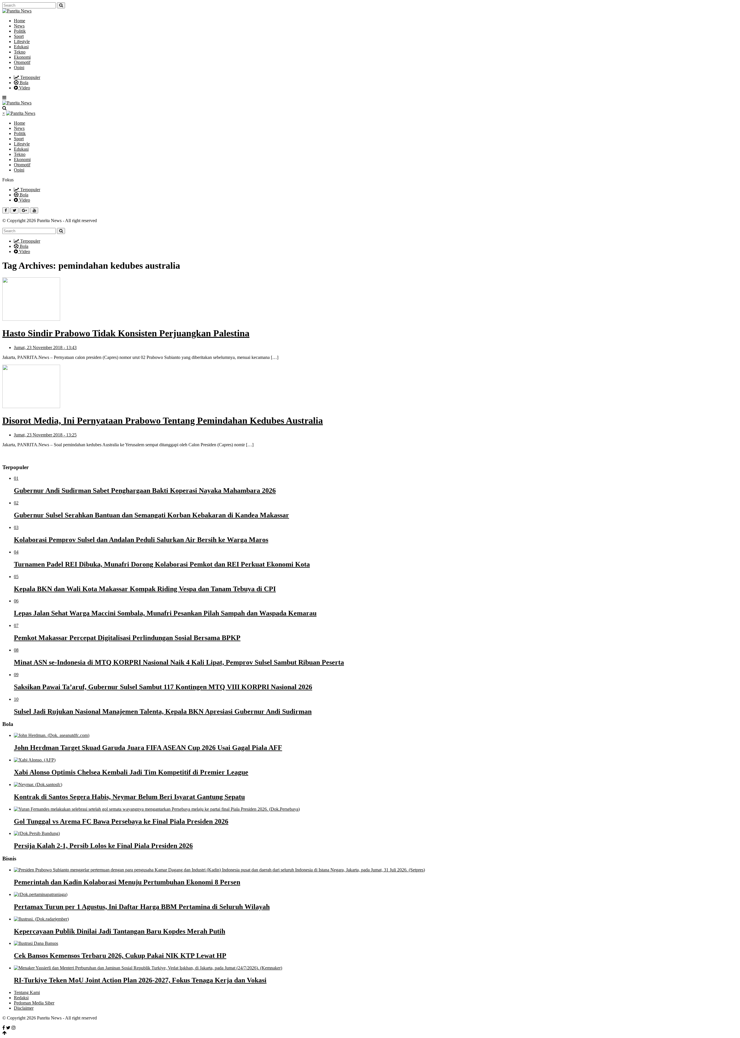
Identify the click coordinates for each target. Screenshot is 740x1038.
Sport (19, 36)
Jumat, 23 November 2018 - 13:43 (45, 347)
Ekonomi (22, 57)
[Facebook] (3, 1027)
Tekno (19, 51)
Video (24, 87)
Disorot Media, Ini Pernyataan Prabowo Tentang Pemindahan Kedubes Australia (162, 420)
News (19, 25)
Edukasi (21, 46)
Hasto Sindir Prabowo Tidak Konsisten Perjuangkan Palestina (125, 333)
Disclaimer (24, 1008)
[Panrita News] (17, 10)
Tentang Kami (27, 992)
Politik (20, 31)
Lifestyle (22, 41)
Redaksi (21, 997)
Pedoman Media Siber (34, 1002)
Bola (23, 82)
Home (19, 20)
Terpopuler (29, 77)
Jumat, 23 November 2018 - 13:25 (45, 434)
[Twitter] (8, 1027)
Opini (19, 67)
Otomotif (22, 62)
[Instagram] (14, 1027)
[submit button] (61, 5)
